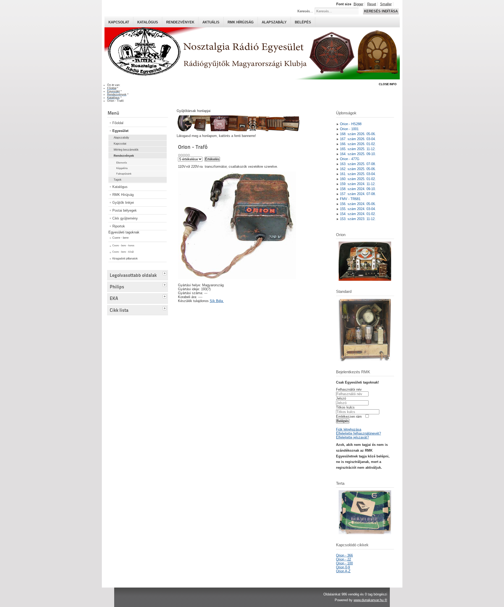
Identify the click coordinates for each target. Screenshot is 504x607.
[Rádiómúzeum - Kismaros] (238, 130)
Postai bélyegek (124, 210)
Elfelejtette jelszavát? (352, 437)
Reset (371, 4)
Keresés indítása (381, 11)
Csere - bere (120, 237)
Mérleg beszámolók (126, 149)
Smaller (386, 4)
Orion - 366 (344, 555)
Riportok (118, 226)
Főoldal (117, 123)
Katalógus (147, 22)
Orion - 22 (343, 559)
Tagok (118, 179)
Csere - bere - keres (123, 245)
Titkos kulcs (345, 407)
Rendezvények (180, 22)
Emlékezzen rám (349, 417)
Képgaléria (122, 168)
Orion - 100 (344, 563)
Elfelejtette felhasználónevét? (358, 433)
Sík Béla (217, 301)
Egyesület (120, 131)
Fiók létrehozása (348, 429)
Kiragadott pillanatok (125, 258)
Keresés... (305, 11)
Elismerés (121, 162)
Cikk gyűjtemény (125, 218)
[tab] (165, 272)
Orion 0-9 (343, 567)
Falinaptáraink (124, 173)
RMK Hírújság (123, 195)
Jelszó (341, 398)
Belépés (303, 22)
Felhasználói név (349, 389)
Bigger (358, 4)
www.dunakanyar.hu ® (370, 600)
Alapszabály (274, 22)
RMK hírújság (241, 22)
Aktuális (210, 22)
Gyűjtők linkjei (123, 203)
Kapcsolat (118, 22)
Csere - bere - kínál (123, 252)
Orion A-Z (343, 571)
